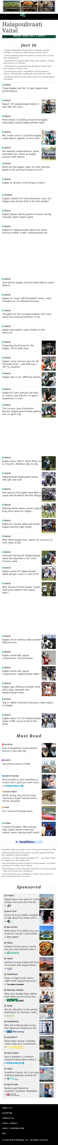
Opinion (8, 195)
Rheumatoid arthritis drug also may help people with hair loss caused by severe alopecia (27, 853)
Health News (12, 1053)
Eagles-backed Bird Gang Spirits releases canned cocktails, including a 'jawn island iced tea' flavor (26, 51)
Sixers (7, 823)
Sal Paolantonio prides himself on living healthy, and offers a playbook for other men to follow (28, 864)
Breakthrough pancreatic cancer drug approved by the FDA (29, 849)
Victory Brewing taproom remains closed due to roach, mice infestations (28, 56)
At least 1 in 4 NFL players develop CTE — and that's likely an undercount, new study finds (28, 859)
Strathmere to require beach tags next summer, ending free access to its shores (28, 61)
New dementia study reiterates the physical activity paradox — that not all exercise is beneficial (28, 869)
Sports (22, 15)
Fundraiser (11, 974)
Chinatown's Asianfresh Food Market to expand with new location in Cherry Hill (27, 67)
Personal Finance (15, 990)
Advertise (7, 1113)
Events (7, 760)
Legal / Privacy (10, 1123)
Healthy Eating (11, 776)
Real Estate (11, 927)
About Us (7, 1107)
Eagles (7, 84)
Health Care (12, 1084)
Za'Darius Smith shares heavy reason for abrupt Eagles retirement (29, 77)
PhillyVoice (7, 17)
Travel (9, 942)
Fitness (10, 895)
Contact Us (8, 1118)
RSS (4, 1133)
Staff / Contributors (13, 1128)
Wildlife (8, 744)
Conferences (12, 1021)
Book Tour (11, 911)
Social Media (10, 791)
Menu (53, 17)
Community (12, 1037)
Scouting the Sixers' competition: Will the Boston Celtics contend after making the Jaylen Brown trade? (27, 72)
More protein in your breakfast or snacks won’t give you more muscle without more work (27, 874)
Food (6, 807)
